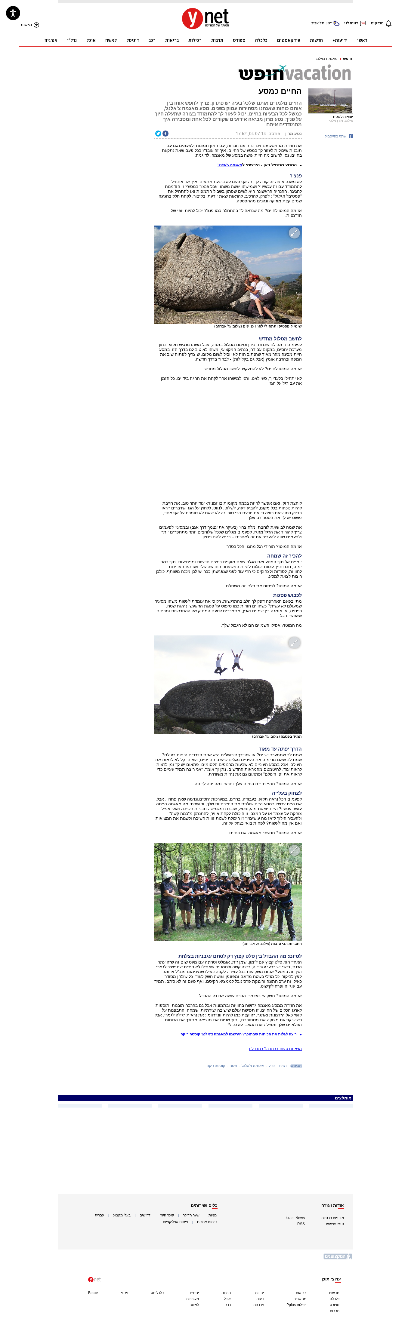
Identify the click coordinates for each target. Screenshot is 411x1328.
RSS (301, 1224)
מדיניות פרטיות (332, 1218)
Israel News (295, 1218)
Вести (93, 1293)
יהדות (259, 1293)
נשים (283, 1066)
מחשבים (299, 1299)
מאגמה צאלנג (326, 59)
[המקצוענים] (338, 1258)
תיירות (226, 1293)
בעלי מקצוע (122, 1215)
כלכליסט (157, 1293)
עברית (99, 1215)
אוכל (227, 1299)
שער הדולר (191, 1215)
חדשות (334, 1293)
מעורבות (192, 1299)
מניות (213, 1215)
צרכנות (258, 1305)
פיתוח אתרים (207, 1222)
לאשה (194, 1305)
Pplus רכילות (296, 1305)
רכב (228, 1305)
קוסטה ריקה (216, 1066)
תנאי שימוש (335, 1224)
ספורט (334, 1305)
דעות (260, 1299)
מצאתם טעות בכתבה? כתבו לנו (275, 1049)
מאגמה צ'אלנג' (253, 1066)
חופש (347, 59)
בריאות (301, 1293)
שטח (233, 1066)
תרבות (334, 1311)
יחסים (194, 1293)
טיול (272, 1066)
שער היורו (166, 1215)
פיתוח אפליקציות (175, 1222)
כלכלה (334, 1299)
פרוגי (124, 1293)
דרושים (145, 1215)
